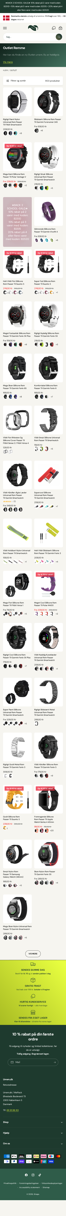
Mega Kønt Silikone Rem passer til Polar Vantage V (14, 175)
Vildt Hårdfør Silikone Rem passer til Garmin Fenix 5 (46, 766)
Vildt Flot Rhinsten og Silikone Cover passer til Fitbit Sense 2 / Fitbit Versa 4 (16, 440)
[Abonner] (54, 1062)
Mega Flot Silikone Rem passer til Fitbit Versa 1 (13, 604)
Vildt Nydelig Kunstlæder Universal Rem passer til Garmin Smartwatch (45, 657)
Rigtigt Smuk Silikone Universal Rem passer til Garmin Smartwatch (44, 177)
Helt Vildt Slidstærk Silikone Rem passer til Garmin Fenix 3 (47, 552)
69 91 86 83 (13, 1110)
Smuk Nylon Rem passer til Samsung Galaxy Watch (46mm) (13, 874)
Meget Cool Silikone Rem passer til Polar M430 (45, 604)
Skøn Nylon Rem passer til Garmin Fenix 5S (44, 873)
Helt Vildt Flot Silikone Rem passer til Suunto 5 (13, 282)
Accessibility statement (29, 1187)
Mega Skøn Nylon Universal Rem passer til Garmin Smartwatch (17, 927)
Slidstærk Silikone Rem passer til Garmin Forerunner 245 (47, 120)
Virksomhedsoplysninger (52, 1183)
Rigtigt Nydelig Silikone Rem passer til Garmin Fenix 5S (46, 334)
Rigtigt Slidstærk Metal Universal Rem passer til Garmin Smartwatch (44, 712)
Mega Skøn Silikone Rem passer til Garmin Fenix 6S (14, 387)
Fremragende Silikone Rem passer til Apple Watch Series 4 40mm (44, 819)
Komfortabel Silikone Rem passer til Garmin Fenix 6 (45, 387)
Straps (36, 1194)
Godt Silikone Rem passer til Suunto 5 (11, 818)
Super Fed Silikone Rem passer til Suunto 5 (44, 282)
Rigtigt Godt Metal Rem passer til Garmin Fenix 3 (14, 766)
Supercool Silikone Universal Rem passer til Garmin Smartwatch (44, 495)
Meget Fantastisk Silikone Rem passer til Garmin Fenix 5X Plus (16, 334)
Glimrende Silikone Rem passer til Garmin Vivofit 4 (46, 230)
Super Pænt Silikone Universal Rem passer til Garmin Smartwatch (13, 712)
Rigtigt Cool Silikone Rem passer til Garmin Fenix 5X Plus (16, 656)
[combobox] (33, 37)
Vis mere (8, 62)
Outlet (13, 70)
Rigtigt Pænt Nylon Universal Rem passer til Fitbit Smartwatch (12, 122)
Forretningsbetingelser (29, 1183)
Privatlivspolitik (10, 1183)
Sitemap (46, 1187)
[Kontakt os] (53, 28)
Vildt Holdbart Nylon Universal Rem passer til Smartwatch (16, 552)
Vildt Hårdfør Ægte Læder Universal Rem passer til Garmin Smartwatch (15, 495)
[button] (5, 28)
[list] (33, 18)
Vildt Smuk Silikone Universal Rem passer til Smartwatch (47, 439)
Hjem (5, 70)
